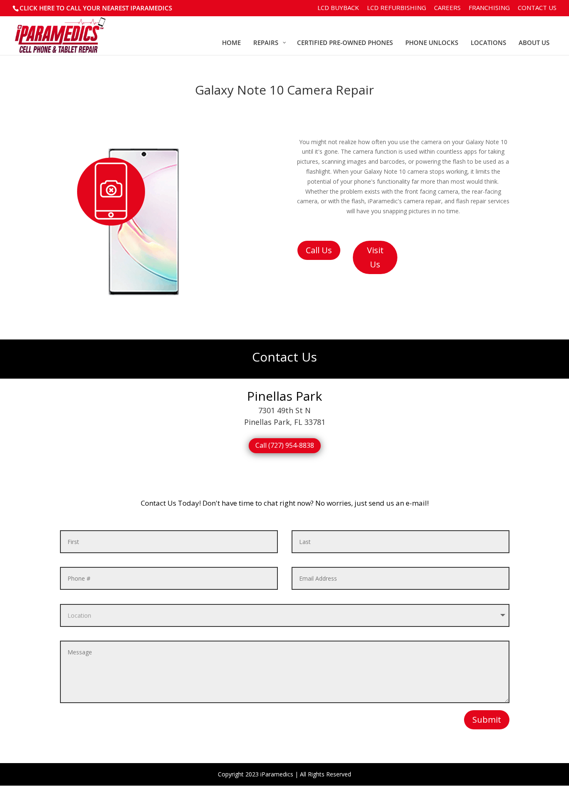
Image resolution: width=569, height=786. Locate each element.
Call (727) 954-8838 (284, 445)
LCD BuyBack (338, 8)
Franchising (489, 8)
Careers (447, 8)
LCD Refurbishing (396, 8)
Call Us (319, 250)
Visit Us (375, 257)
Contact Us (537, 8)
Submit (486, 719)
